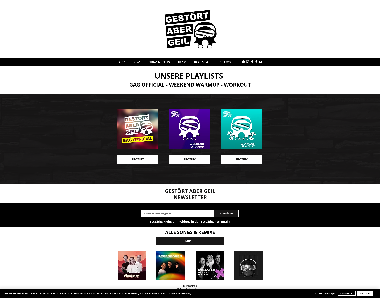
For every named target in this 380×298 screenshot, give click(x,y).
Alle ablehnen (346, 293)
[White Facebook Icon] (256, 62)
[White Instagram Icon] (248, 62)
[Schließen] (376, 293)
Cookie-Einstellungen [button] (325, 293)
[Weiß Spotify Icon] (243, 62)
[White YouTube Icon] (261, 62)
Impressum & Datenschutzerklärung (189, 287)
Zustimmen (365, 293)
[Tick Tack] (252, 62)
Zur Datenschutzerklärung (179, 293)
